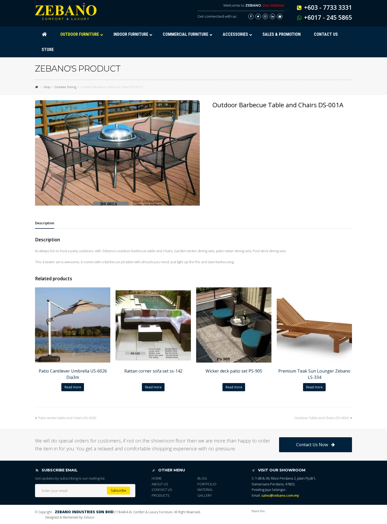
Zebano (88, 517)
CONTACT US (162, 489)
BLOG (202, 478)
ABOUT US (160, 484)
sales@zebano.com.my (280, 495)
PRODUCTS (161, 495)
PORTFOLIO (206, 484)
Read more (72, 387)
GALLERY (204, 495)
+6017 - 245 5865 (328, 17)
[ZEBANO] (37, 87)
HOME (157, 478)
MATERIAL (205, 489)
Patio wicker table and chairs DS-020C (67, 417)
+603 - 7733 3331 (328, 7)
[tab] (44, 223)
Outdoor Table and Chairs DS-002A (321, 417)
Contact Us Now (312, 444)
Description (44, 223)
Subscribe (118, 490)
